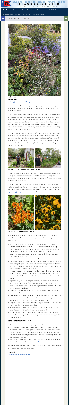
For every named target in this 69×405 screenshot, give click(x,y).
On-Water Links (53, 10)
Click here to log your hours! (39, 342)
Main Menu (6, 10)
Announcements (42, 10)
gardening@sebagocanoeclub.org (19, 102)
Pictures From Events (28, 10)
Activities (16, 10)
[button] (21, 158)
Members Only (26, 14)
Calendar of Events (38, 14)
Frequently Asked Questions (11, 14)
